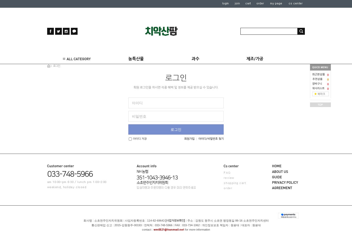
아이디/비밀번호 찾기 (211, 139)
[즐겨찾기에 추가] (320, 93)
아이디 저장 (140, 139)
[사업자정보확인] (175, 220)
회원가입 (189, 139)
